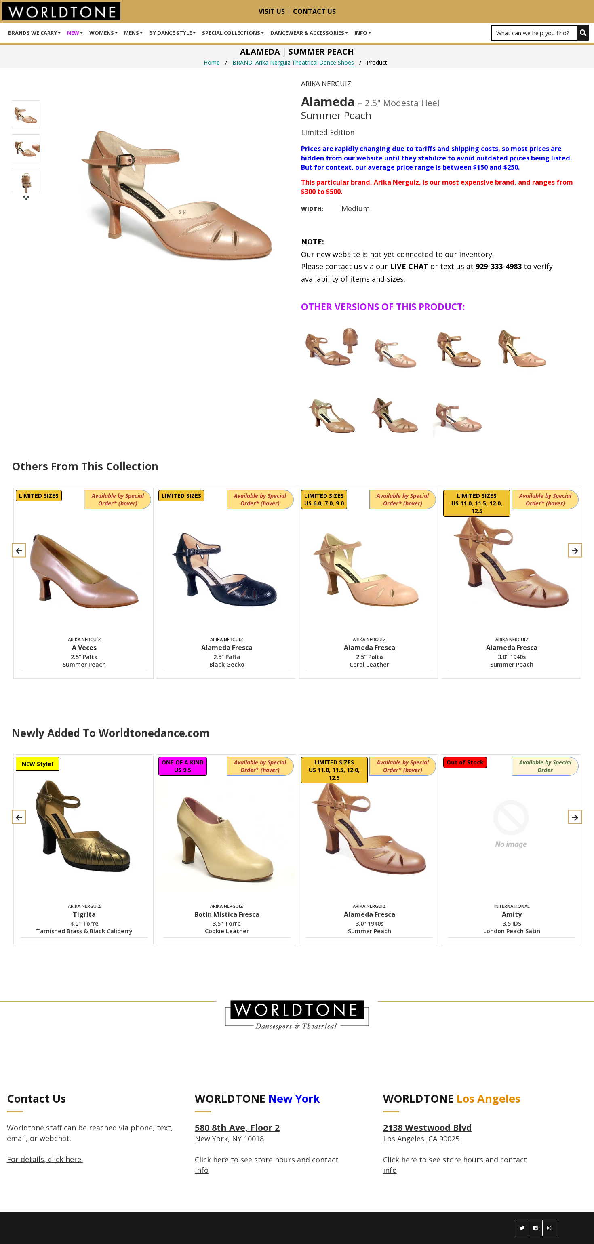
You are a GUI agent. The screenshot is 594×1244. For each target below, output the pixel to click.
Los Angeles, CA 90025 (427, 1133)
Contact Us (314, 11)
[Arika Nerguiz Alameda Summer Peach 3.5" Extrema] (522, 345)
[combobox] (540, 33)
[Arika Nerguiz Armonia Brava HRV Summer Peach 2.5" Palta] (331, 410)
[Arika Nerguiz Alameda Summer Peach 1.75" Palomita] (331, 345)
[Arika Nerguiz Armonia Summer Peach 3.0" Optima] (395, 410)
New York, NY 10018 (237, 1133)
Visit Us (272, 11)
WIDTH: (312, 209)
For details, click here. (45, 1159)
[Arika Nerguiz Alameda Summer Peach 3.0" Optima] (458, 345)
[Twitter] (522, 1228)
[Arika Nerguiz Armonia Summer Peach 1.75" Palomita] (458, 410)
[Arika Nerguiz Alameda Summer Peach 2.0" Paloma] (395, 345)
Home (212, 62)
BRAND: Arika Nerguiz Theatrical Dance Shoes (293, 62)
